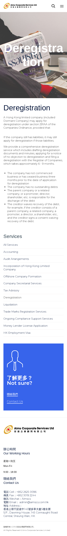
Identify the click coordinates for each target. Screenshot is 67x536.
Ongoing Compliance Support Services (28, 318)
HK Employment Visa (16, 332)
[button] (12, 394)
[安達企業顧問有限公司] (20, 6)
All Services (10, 244)
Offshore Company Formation (22, 276)
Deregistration (12, 297)
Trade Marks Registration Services (24, 311)
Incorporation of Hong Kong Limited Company (26, 267)
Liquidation (10, 304)
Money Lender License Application (25, 325)
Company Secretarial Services (22, 283)
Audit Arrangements (16, 259)
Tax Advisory (11, 290)
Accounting (10, 251)
